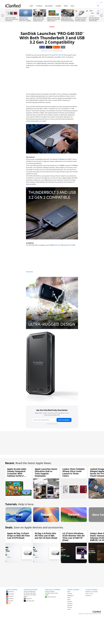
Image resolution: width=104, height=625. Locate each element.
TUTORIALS (39, 6)
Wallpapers (70, 595)
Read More (29, 272)
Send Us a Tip (89, 593)
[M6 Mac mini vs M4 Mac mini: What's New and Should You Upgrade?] (81, 16)
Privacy (99, 613)
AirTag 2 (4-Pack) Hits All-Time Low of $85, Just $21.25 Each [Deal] (46, 535)
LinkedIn (11, 598)
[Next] (101, 15)
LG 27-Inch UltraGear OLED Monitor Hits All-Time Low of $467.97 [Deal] (73, 537)
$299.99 (57, 245)
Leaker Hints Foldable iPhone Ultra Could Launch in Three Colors (11, 19)
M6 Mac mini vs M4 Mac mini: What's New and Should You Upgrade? (81, 19)
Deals (68, 599)
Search (69, 609)
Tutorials (69, 593)
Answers (69, 601)
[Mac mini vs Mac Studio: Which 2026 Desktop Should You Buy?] (95, 16)
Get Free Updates (64, 420)
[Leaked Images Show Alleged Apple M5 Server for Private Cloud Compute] (67, 16)
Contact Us (88, 595)
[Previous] (2, 15)
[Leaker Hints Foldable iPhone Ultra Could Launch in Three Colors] (11, 16)
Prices (69, 597)
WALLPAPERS (49, 6)
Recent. (10, 463)
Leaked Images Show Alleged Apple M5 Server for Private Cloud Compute (67, 19)
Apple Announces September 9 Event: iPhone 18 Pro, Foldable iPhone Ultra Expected (25, 20)
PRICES (66, 6)
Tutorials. (11, 504)
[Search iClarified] (98, 6)
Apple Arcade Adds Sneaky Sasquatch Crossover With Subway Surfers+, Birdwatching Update (53, 20)
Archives (69, 607)
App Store (29, 598)
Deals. (9, 527)
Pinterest (11, 596)
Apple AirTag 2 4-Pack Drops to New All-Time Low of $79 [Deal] (18, 535)
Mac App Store (30, 601)
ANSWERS (58, 6)
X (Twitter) (11, 594)
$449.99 (69, 245)
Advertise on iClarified (91, 591)
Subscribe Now (51, 597)
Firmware (69, 603)
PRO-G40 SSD (59, 55)
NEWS (31, 6)
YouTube (11, 601)
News (68, 591)
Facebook (11, 591)
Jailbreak (69, 605)
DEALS (72, 6)
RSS (10, 603)
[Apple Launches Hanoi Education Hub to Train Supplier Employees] (39, 16)
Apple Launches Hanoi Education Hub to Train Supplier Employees (38, 19)
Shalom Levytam (59, 50)
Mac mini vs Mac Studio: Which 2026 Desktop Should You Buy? (95, 19)
